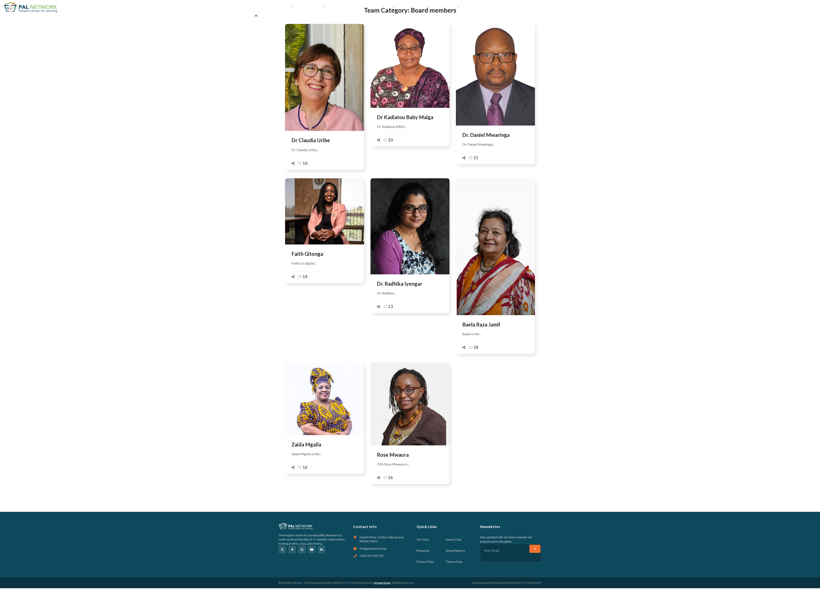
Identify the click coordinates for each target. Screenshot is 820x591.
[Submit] (534, 549)
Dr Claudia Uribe (310, 140)
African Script (382, 582)
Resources (423, 550)
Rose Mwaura (393, 455)
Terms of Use (454, 561)
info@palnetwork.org (373, 548)
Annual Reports (455, 550)
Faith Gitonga (307, 254)
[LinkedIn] (321, 549)
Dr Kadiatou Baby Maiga (405, 117)
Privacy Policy (425, 561)
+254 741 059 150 (372, 555)
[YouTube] (312, 549)
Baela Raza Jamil (481, 324)
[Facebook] (292, 549)
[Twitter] (282, 549)
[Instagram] (302, 549)
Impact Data (453, 539)
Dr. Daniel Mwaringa (486, 135)
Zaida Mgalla (306, 444)
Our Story (423, 539)
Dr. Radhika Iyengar (399, 284)
